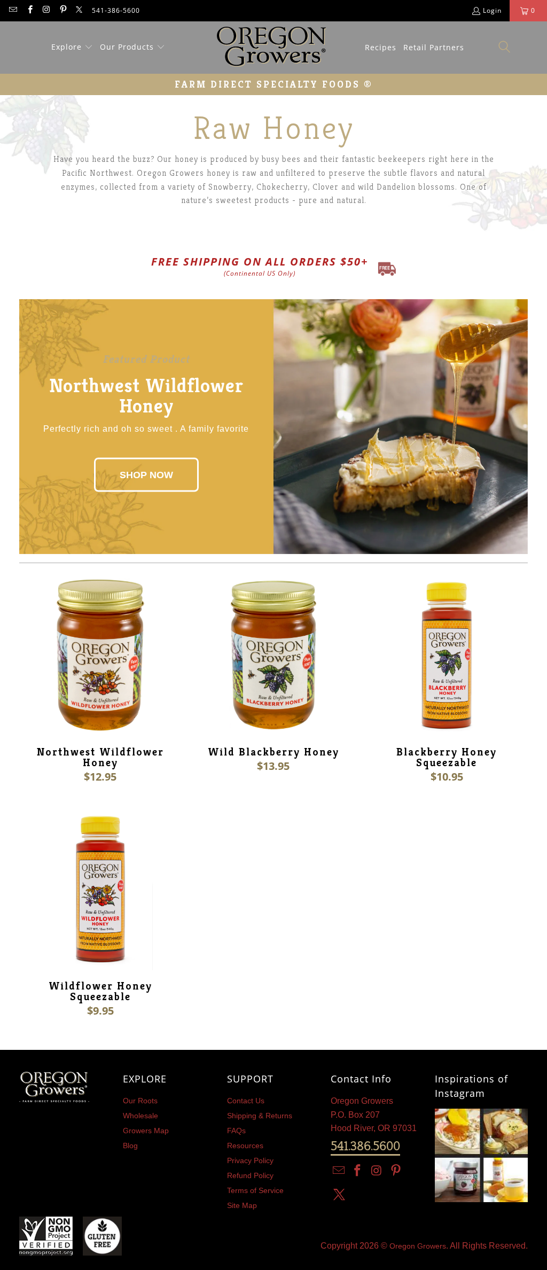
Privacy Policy (250, 1160)
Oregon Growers (417, 1246)
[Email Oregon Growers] (12, 10)
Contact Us (245, 1100)
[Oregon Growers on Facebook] (29, 10)
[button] (72, 47)
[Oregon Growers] (271, 47)
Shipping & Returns (259, 1115)
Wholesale (140, 1115)
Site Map (242, 1205)
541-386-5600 (116, 10)
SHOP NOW (146, 474)
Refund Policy (250, 1175)
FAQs (236, 1130)
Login (492, 10)
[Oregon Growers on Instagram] (46, 10)
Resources (245, 1145)
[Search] (505, 47)
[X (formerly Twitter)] (79, 10)
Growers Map (146, 1130)
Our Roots (140, 1100)
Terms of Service (255, 1190)
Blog (130, 1145)
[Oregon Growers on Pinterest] (62, 10)
